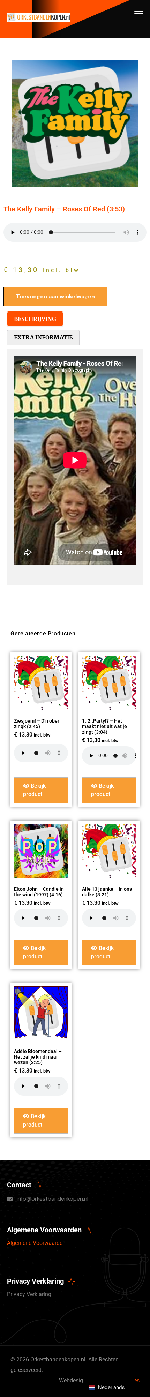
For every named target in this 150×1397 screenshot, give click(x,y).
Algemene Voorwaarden (36, 1243)
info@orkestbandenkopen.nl (52, 1198)
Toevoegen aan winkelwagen (55, 296)
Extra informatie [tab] (43, 337)
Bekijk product (34, 790)
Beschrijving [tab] (35, 318)
